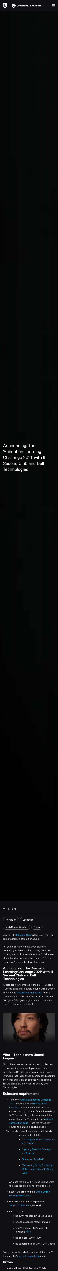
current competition (29, 1256)
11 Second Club (23, 935)
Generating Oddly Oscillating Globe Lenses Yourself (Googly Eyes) (38, 1169)
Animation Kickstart (32, 1159)
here (28, 1231)
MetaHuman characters (29, 992)
